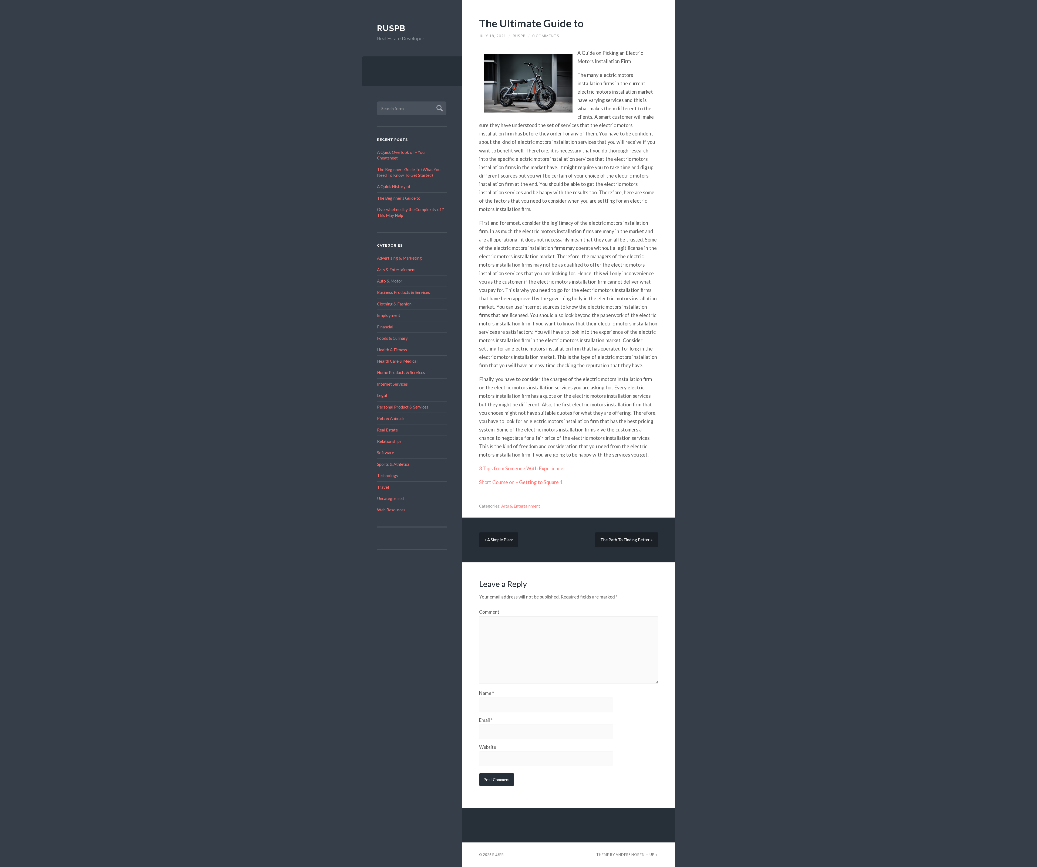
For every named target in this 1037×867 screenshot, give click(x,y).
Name (486, 693)
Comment (489, 612)
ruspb (519, 36)
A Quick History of (393, 186)
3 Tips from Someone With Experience (521, 468)
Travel (383, 487)
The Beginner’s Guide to (398, 198)
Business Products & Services (403, 292)
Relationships (389, 441)
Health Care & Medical (397, 361)
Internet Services (392, 384)
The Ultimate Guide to (531, 23)
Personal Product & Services (402, 406)
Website (487, 747)
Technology (387, 475)
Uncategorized (390, 498)
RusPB (391, 28)
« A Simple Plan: (498, 539)
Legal (382, 395)
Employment (388, 315)
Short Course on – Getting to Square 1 (521, 482)
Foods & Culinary (392, 338)
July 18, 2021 (492, 36)
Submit (439, 107)
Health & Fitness (392, 349)
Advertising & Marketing (399, 258)
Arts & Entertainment (396, 269)
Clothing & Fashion (394, 303)
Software (385, 452)
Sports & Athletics (393, 464)
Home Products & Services (401, 372)
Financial (385, 326)
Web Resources (391, 509)
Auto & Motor (389, 280)
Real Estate (387, 429)
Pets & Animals (391, 418)
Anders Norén (630, 854)
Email (486, 720)
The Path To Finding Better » (626, 539)
